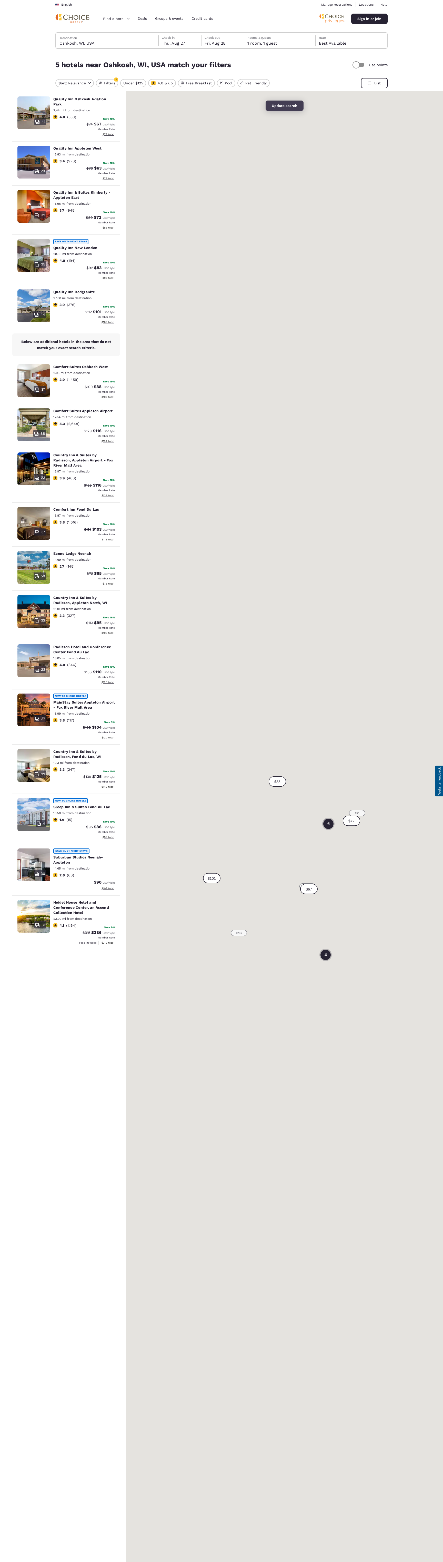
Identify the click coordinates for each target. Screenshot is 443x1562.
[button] (309, 889)
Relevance (72, 83)
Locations (366, 4)
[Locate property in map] (66, 117)
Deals (142, 18)
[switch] (359, 64)
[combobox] (116, 18)
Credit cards (202, 18)
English (66, 4)
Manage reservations (336, 4)
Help (384, 4)
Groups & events (169, 18)
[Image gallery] (33, 112)
